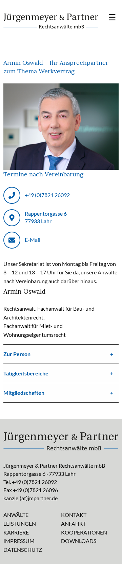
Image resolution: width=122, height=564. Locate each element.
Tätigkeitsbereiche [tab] (25, 373)
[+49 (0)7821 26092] (11, 195)
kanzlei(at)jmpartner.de (30, 498)
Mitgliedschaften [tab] (23, 392)
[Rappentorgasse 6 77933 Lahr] (11, 217)
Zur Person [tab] (16, 354)
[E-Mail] (11, 240)
